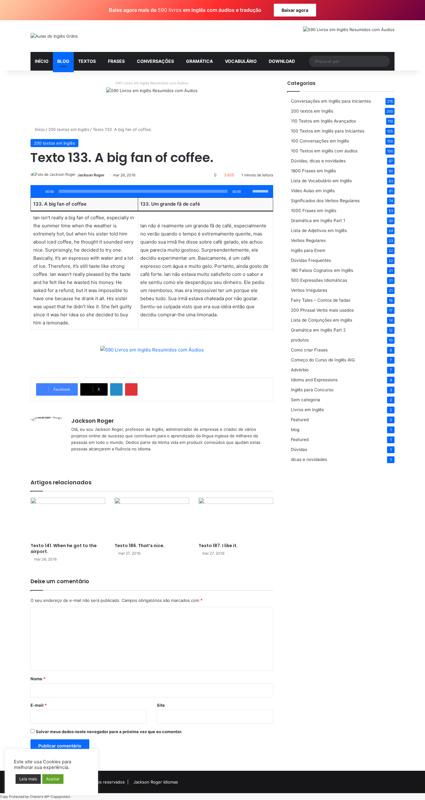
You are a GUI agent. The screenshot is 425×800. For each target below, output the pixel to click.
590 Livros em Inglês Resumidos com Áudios (152, 83)
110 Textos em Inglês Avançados (323, 121)
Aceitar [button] (53, 778)
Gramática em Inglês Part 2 (318, 330)
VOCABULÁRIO (241, 61)
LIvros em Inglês (307, 409)
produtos (300, 339)
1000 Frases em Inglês (313, 210)
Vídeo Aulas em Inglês (313, 190)
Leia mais (28, 778)
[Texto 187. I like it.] (235, 519)
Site (161, 705)
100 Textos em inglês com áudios (324, 150)
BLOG (63, 61)
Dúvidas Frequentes (311, 260)
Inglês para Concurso (312, 389)
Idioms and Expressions (314, 379)
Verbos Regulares (308, 240)
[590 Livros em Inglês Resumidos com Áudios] (152, 101)
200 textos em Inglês (68, 129)
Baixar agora (295, 10)
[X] (82, 459)
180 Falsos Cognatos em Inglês (322, 270)
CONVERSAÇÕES (155, 61)
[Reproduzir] (38, 191)
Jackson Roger (91, 175)
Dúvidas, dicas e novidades (318, 160)
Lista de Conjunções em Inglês (321, 320)
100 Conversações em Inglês (320, 140)
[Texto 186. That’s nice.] (151, 519)
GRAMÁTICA (199, 61)
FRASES (116, 61)
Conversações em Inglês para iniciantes (331, 101)
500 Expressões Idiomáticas (319, 280)
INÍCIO (42, 61)
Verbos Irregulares (309, 290)
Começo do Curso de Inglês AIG (323, 359)
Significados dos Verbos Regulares (325, 200)
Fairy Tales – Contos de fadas (320, 300)
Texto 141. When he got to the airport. (63, 548)
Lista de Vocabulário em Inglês (321, 180)
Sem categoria (305, 399)
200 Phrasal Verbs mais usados (322, 310)
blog (295, 429)
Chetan (35, 797)
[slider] (261, 190)
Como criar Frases (309, 349)
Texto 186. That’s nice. (139, 545)
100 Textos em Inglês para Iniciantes (327, 130)
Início (39, 129)
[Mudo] (248, 191)
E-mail (38, 705)
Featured (300, 419)
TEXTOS (87, 61)
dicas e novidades (309, 459)
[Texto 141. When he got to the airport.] (67, 519)
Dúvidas (299, 449)
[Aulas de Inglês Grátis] (54, 36)
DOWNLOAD (282, 61)
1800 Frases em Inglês (313, 170)
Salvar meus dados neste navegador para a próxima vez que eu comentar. (109, 731)
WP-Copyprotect (57, 797)
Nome (37, 678)
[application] (151, 191)
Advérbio (300, 369)
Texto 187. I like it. (218, 545)
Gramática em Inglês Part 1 (318, 220)
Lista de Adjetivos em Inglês (319, 230)
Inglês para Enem (308, 250)
